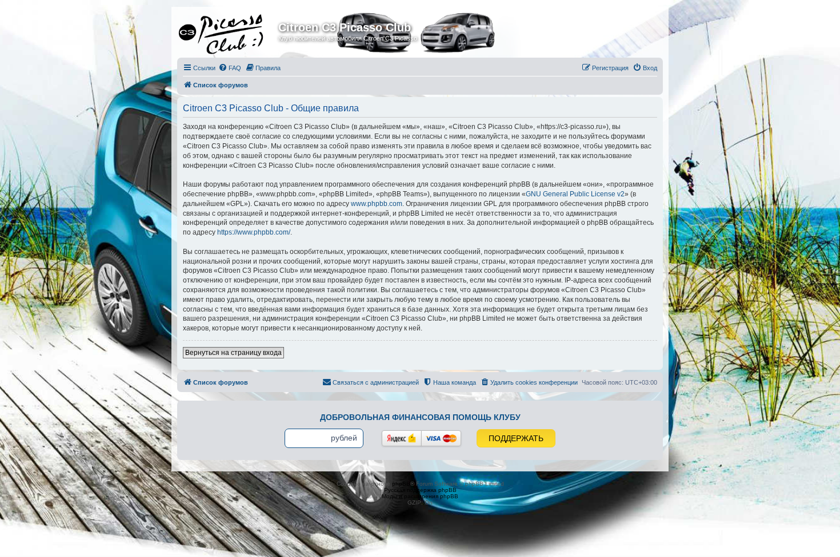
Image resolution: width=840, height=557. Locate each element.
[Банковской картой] (441, 438)
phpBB (401, 484)
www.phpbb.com (376, 204)
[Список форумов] (229, 31)
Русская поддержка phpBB (420, 490)
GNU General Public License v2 (575, 194)
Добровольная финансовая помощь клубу (420, 417)
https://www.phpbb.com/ (253, 232)
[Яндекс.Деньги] (402, 438)
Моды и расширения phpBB (420, 496)
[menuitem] (229, 68)
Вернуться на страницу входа (233, 353)
